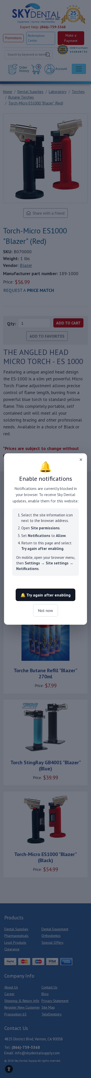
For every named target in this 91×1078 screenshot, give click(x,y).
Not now (45, 610)
